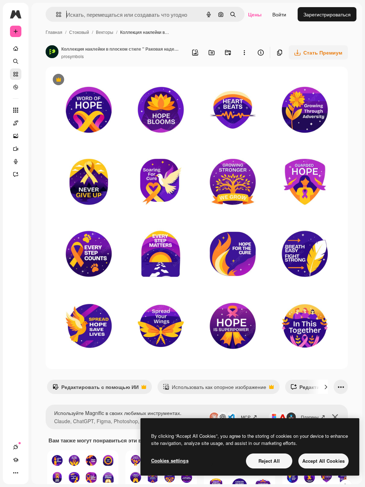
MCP (246, 417)
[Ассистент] (15, 174)
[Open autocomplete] (56, 14)
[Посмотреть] (15, 87)
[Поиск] (15, 61)
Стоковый (79, 32)
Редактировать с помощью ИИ (95, 388)
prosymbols (72, 56)
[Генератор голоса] (15, 161)
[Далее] (325, 387)
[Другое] (15, 472)
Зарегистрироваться (327, 14)
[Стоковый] (15, 74)
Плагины (310, 417)
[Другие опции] (244, 52)
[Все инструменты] (15, 110)
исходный (93, 80)
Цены (255, 14)
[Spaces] (15, 123)
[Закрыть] (335, 417)
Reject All (269, 460)
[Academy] (15, 460)
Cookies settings (170, 460)
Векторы (104, 32)
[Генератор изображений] (15, 136)
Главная (54, 32)
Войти (279, 14)
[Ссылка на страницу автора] (52, 52)
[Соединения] (15, 447)
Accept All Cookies (323, 460)
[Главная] (15, 48)
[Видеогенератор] (15, 148)
